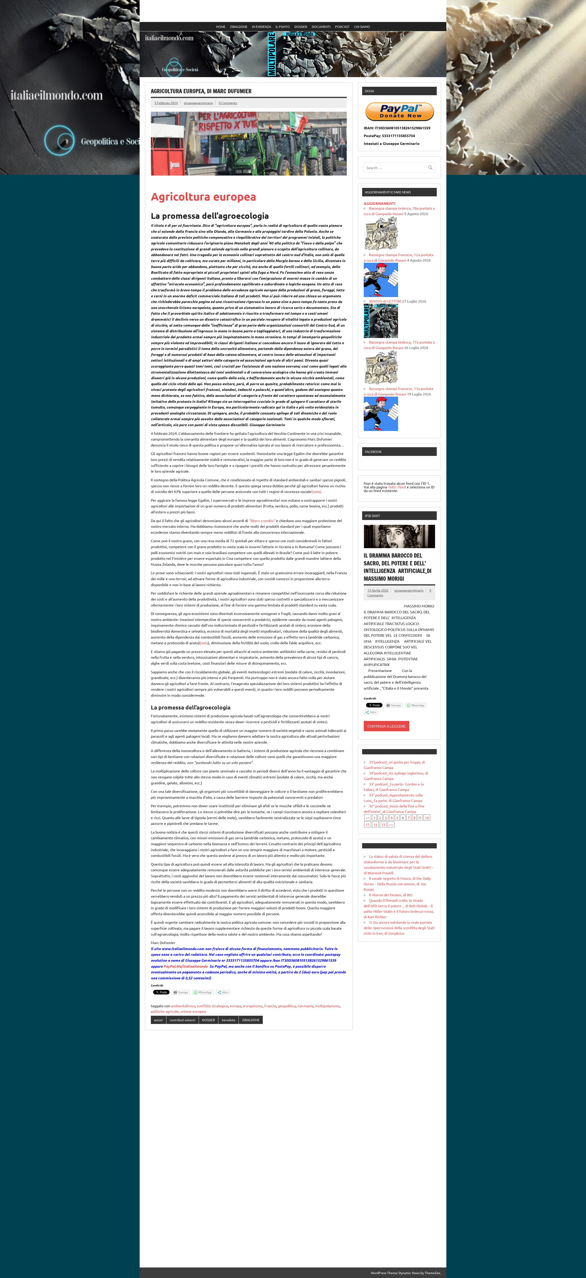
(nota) (316, 491)
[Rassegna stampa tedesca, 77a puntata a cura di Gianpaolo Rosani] (381, 383)
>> (391, 824)
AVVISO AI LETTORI (385, 301)
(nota (204, 642)
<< (368, 817)
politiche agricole (165, 1011)
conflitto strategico (212, 1005)
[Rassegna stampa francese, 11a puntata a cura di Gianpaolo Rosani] (381, 429)
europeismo (253, 1005)
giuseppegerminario (198, 103)
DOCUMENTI (321, 26)
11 (368, 824)
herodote (228, 1020)
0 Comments (228, 103)
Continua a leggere (386, 726)
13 (383, 824)
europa (235, 1005)
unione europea (193, 1011)
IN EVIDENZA (261, 26)
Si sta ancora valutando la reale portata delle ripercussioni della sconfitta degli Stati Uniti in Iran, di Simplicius (399, 927)
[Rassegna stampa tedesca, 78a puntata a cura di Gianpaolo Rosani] (381, 249)
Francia (270, 1005)
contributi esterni (182, 1020)
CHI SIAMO (362, 26)
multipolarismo (327, 1005)
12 (375, 824)
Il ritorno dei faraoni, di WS (390, 894)
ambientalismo (183, 1005)
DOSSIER (300, 26)
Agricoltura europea (203, 196)
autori (158, 1020)
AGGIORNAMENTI (379, 203)
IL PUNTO (283, 26)
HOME (220, 26)
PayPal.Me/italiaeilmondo (185, 966)
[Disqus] (249, 1092)
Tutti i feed (397, 487)
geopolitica (287, 1005)
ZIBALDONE (238, 26)
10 (427, 817)
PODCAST (342, 26)
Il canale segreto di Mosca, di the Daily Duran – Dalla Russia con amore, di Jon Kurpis (397, 883)
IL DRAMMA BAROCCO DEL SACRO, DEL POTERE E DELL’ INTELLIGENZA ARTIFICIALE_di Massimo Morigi (397, 567)
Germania (305, 1005)
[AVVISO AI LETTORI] (381, 336)
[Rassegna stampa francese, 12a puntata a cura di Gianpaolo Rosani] (381, 295)
